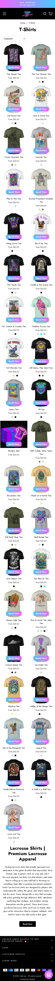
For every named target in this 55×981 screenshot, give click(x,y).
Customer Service (13, 954)
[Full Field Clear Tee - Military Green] (12, 545)
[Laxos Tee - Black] (15, 417)
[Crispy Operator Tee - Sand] (15, 165)
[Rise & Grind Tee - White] (39, 123)
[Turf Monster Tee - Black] (17, 376)
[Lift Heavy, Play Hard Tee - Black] (39, 376)
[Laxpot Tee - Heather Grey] (41, 755)
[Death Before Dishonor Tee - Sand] (15, 800)
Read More (27, 924)
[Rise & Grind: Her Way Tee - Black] (44, 631)
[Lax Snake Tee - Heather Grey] (41, 672)
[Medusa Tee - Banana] (12, 714)
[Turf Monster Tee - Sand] (14, 376)
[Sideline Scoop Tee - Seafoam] (44, 334)
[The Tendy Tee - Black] (12, 292)
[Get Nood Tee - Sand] (12, 123)
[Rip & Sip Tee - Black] (43, 251)
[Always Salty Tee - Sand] (12, 628)
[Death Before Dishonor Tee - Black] (12, 800)
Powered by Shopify (27, 979)
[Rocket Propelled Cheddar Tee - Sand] (39, 209)
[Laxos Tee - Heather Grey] (12, 417)
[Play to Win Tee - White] (12, 206)
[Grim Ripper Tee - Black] (14, 586)
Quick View (13, 67)
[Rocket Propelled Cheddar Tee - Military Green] (43, 209)
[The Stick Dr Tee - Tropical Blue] (44, 586)
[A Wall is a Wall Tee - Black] (41, 797)
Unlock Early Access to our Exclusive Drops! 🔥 (20, 940)
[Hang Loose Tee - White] (15, 251)
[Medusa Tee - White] (15, 714)
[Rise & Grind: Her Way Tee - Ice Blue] (41, 631)
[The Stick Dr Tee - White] (38, 586)
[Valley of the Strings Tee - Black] (39, 714)
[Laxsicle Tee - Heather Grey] (41, 165)
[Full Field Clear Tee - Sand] (15, 545)
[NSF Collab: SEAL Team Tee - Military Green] (39, 462)
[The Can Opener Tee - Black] (43, 82)
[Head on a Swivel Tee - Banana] (41, 503)
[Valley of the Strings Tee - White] (43, 714)
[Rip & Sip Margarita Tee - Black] (15, 755)
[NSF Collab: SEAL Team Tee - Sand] (43, 462)
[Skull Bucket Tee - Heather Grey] (39, 545)
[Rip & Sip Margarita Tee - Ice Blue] (12, 755)
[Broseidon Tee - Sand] (14, 503)
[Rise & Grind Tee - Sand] (43, 123)
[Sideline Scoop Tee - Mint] (38, 334)
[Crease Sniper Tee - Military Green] (15, 672)
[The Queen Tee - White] (15, 82)
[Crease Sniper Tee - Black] (12, 672)
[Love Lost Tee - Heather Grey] (14, 842)
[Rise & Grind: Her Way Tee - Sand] (38, 631)
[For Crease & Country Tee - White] (12, 334)
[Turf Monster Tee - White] (11, 376)
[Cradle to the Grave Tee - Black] (41, 292)
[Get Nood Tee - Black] (15, 123)
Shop (5, 947)
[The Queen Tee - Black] (12, 82)
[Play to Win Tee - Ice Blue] (15, 206)
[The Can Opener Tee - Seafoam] (39, 82)
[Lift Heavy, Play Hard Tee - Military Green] (43, 376)
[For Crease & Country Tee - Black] (15, 334)
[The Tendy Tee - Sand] (15, 292)
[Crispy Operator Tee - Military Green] (12, 165)
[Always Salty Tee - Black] (15, 628)
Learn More (9, 960)
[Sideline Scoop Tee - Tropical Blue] (41, 334)
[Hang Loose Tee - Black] (12, 251)
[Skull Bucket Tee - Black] (43, 545)
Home (22, 22)
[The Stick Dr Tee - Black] (41, 586)
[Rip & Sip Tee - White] (39, 251)
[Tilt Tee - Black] (41, 417)
